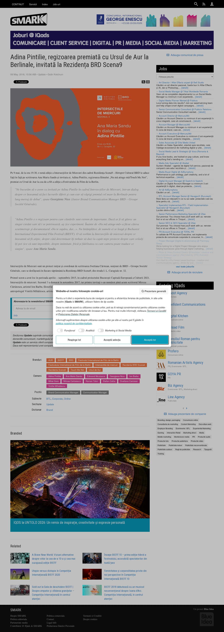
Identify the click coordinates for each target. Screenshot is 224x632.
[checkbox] (65, 330)
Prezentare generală (155, 291)
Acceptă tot (150, 339)
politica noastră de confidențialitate (74, 323)
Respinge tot (74, 339)
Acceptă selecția (112, 339)
